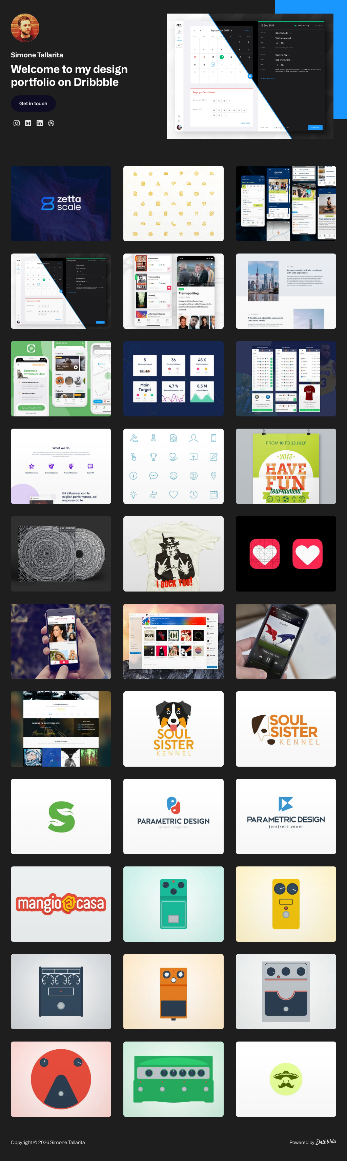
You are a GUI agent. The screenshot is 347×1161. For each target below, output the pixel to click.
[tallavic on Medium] (28, 123)
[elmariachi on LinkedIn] (40, 123)
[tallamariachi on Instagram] (17, 123)
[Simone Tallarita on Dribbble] (51, 123)
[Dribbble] (325, 1143)
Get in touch (33, 103)
